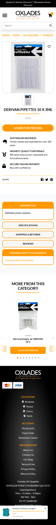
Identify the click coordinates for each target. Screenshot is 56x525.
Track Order (28, 433)
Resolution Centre (28, 437)
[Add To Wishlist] (49, 46)
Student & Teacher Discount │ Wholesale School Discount (28, 3)
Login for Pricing (28, 128)
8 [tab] (38, 357)
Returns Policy (28, 473)
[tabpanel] (28, 326)
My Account (28, 428)
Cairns (29, 411)
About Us (28, 450)
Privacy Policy (28, 469)
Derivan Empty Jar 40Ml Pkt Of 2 (28, 340)
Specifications (28, 225)
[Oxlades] (28, 15)
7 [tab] (35, 357)
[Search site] (50, 25)
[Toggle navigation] (4, 15)
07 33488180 (30, 501)
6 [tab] (32, 357)
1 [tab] (17, 357)
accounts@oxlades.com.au (28, 505)
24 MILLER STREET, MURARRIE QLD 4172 (28, 485)
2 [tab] (20, 357)
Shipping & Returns (28, 234)
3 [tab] (23, 357)
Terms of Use (28, 464)
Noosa (29, 406)
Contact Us (28, 454)
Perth (29, 415)
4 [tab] (26, 357)
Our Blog (28, 459)
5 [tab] (29, 357)
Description (28, 205)
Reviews (28, 243)
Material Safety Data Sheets (28, 252)
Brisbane (29, 401)
